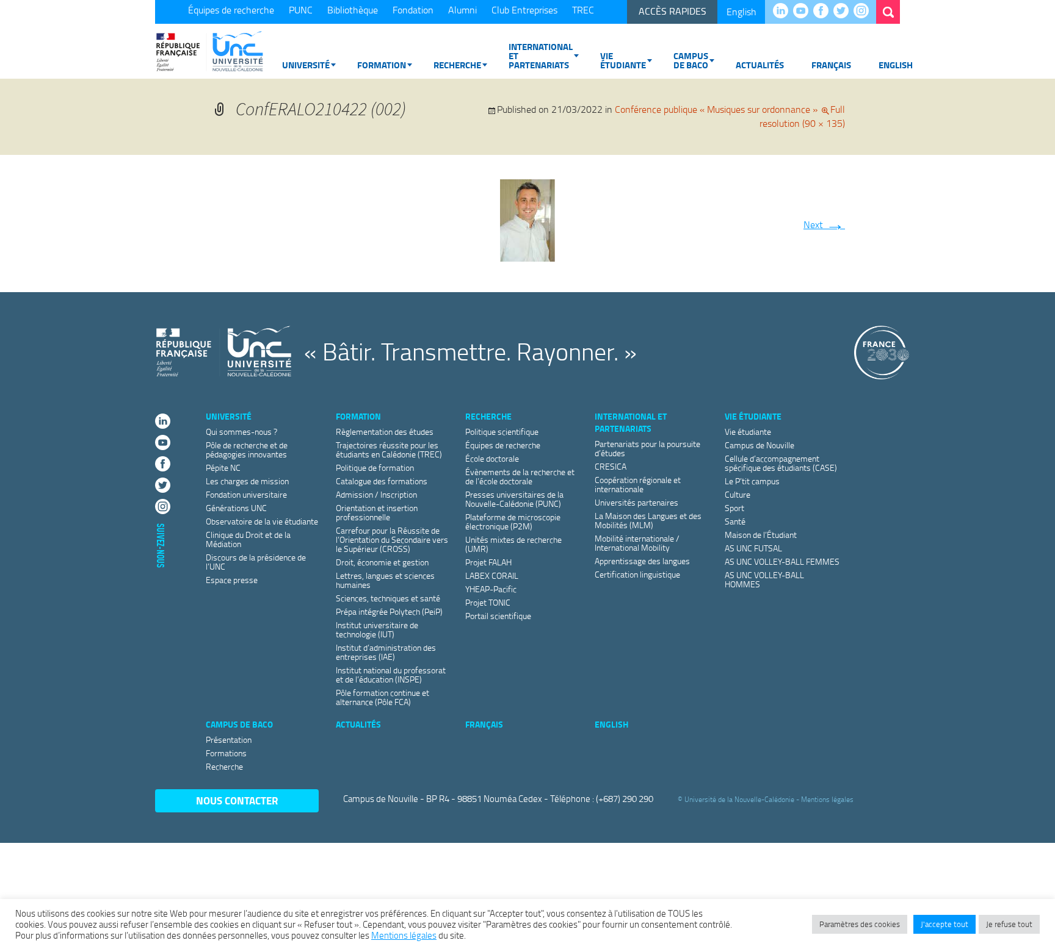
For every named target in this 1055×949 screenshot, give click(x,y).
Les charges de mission (247, 481)
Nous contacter (237, 800)
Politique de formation (375, 467)
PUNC (301, 9)
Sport (734, 508)
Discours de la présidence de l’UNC (256, 561)
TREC (583, 9)
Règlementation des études (384, 431)
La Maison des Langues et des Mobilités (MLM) (648, 520)
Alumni (462, 9)
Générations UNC (236, 508)
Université (306, 64)
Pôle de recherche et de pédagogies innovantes (247, 449)
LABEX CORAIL (491, 575)
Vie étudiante (623, 60)
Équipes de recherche (231, 9)
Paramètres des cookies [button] (859, 924)
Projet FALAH (488, 562)
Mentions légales (827, 799)
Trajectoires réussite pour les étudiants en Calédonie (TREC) (389, 449)
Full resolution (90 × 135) (802, 116)
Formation (381, 64)
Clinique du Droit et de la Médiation (248, 539)
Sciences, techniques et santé (388, 598)
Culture (737, 494)
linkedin (783, 11)
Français (831, 64)
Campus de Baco (690, 60)
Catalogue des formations (381, 481)
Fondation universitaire (246, 494)
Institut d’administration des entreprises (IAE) (386, 652)
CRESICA (610, 466)
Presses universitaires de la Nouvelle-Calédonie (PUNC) (514, 499)
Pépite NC (223, 467)
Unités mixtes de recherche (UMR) (513, 544)
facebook (823, 11)
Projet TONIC (487, 602)
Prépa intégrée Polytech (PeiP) (389, 611)
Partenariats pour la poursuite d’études (647, 448)
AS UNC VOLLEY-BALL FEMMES (782, 561)
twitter (844, 11)
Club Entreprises (524, 9)
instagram (864, 11)
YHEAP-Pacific (491, 589)
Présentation (229, 739)
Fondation (413, 9)
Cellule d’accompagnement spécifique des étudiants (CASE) (781, 463)
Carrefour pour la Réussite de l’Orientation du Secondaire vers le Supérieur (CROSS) (392, 539)
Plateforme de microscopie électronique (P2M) (512, 521)
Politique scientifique (501, 431)
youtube (803, 11)
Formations (226, 753)
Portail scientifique (498, 615)
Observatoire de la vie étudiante (262, 521)
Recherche (457, 64)
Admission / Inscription (376, 494)
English (741, 11)
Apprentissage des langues (642, 561)
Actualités (760, 64)
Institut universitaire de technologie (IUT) (377, 629)
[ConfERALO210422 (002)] (527, 217)
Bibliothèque (352, 9)
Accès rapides (672, 11)
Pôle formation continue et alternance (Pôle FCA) (382, 697)
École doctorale (492, 458)
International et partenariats (541, 55)
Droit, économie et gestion (382, 562)
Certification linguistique (637, 574)
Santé (735, 521)
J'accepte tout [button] (944, 924)
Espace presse (232, 580)
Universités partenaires (636, 502)
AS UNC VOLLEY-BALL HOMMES (764, 579)
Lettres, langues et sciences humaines (385, 580)
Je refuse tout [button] (1009, 924)
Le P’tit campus (752, 481)
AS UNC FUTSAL (753, 548)
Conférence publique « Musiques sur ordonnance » (716, 109)
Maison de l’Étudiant (761, 534)
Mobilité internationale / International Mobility (637, 542)
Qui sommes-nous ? (241, 431)
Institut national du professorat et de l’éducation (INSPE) (391, 674)
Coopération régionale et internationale (638, 484)
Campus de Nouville (759, 445)
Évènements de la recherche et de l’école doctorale (520, 476)
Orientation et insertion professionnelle (377, 512)
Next (824, 224)
